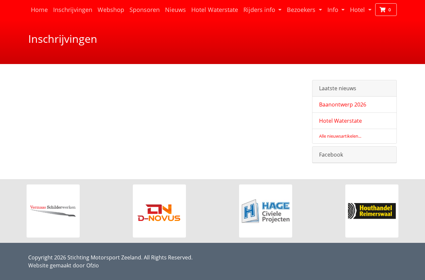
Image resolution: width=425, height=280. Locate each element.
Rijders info (260, 10)
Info (333, 10)
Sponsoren (144, 10)
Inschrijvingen (72, 10)
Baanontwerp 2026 (342, 104)
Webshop (111, 10)
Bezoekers (302, 10)
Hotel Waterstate (216, 9)
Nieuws (175, 10)
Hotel (358, 10)
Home (40, 9)
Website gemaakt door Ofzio (63, 265)
